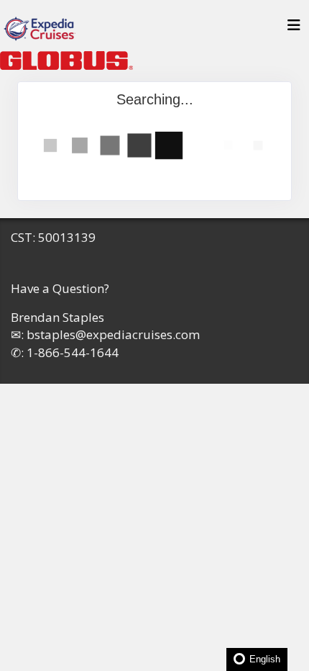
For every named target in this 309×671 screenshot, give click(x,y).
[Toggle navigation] (293, 28)
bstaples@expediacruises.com (113, 334)
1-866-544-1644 (73, 352)
